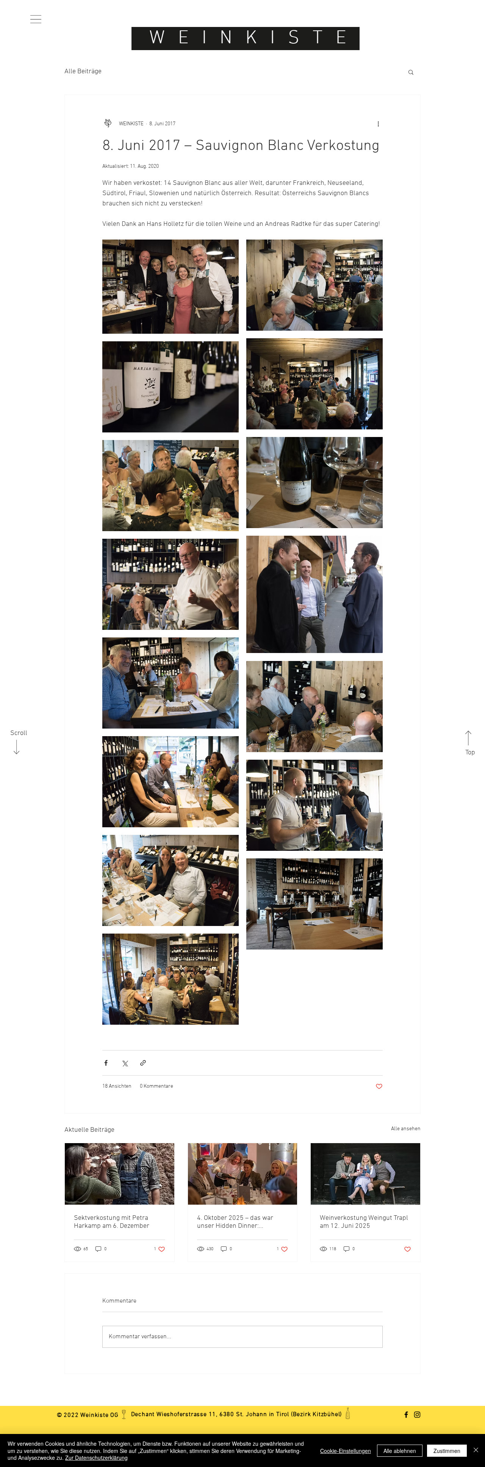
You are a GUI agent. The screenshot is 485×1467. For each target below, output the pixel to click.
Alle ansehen (406, 1129)
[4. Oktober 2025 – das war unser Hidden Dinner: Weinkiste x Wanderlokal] (242, 1174)
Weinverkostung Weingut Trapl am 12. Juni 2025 (364, 1222)
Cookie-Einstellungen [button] (345, 1450)
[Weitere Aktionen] (378, 123)
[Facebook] (406, 1414)
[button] (35, 19)
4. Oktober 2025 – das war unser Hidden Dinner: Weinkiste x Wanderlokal (235, 1222)
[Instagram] (417, 1414)
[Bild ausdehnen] (170, 287)
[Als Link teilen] (143, 1062)
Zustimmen (446, 1450)
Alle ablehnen (399, 1450)
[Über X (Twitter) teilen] (124, 1062)
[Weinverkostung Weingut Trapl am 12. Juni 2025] (365, 1174)
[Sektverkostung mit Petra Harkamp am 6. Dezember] (119, 1174)
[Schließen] (475, 1450)
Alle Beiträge (83, 72)
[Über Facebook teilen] (106, 1062)
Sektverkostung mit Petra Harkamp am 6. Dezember (111, 1222)
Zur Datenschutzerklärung (96, 1457)
